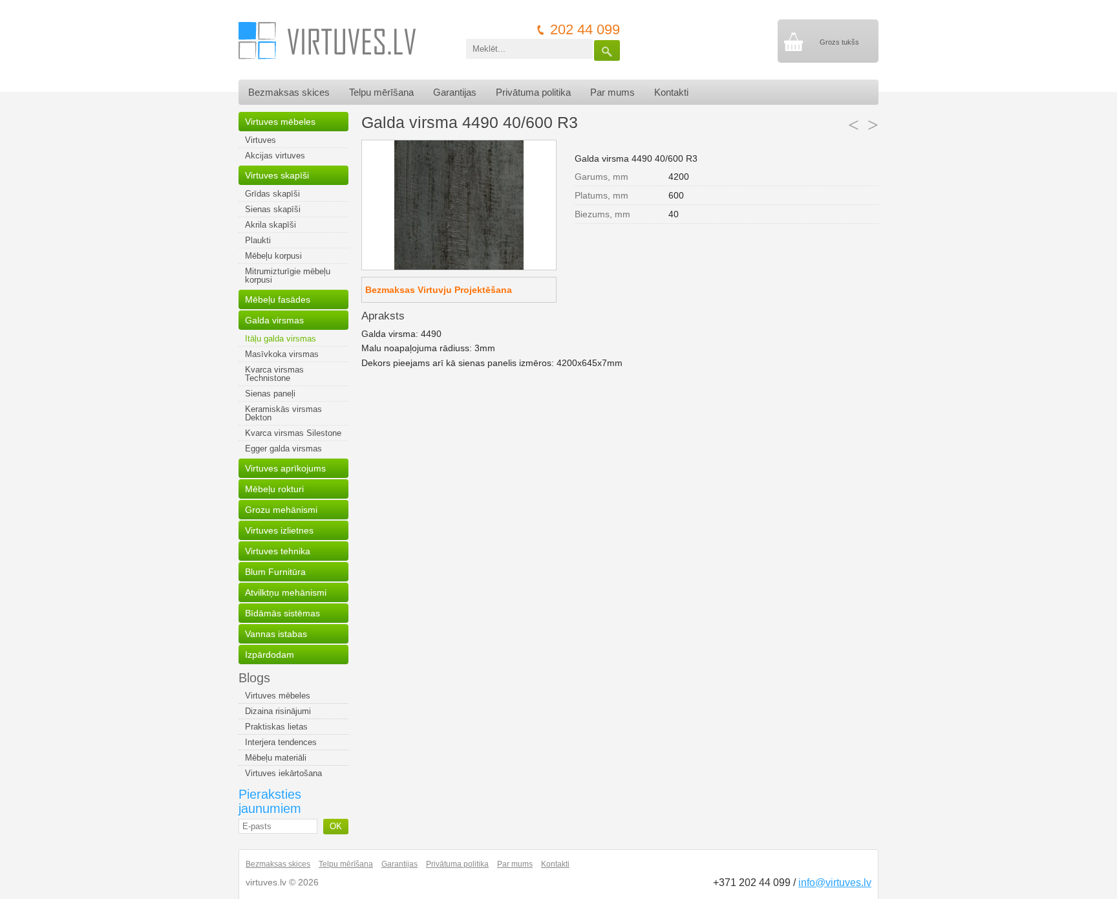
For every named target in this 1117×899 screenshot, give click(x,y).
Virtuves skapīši (277, 175)
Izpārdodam (269, 654)
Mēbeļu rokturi (274, 489)
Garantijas (454, 92)
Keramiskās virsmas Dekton (283, 413)
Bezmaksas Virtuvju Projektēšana (438, 290)
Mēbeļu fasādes (277, 299)
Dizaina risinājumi (278, 711)
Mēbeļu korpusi (273, 256)
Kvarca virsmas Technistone (274, 374)
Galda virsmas (274, 320)
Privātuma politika (533, 92)
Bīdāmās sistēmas (282, 613)
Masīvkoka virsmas (282, 354)
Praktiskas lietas (276, 726)
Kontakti (671, 92)
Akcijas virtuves (275, 155)
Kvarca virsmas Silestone (293, 433)
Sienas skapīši (273, 209)
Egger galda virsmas (283, 448)
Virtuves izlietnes (279, 530)
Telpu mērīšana (381, 92)
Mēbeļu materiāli (275, 758)
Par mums (612, 92)
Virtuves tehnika (277, 551)
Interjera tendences (281, 742)
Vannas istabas (276, 634)
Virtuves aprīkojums (285, 468)
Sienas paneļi (270, 393)
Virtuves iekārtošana (283, 773)
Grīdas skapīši (272, 194)
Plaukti (258, 240)
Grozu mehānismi (281, 509)
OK (336, 826)
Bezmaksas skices (289, 92)
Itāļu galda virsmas (280, 338)
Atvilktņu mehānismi (285, 592)
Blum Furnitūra (275, 572)
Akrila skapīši (270, 225)
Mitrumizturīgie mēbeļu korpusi (287, 275)
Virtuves (260, 140)
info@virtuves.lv (834, 882)
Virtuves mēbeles (280, 121)
